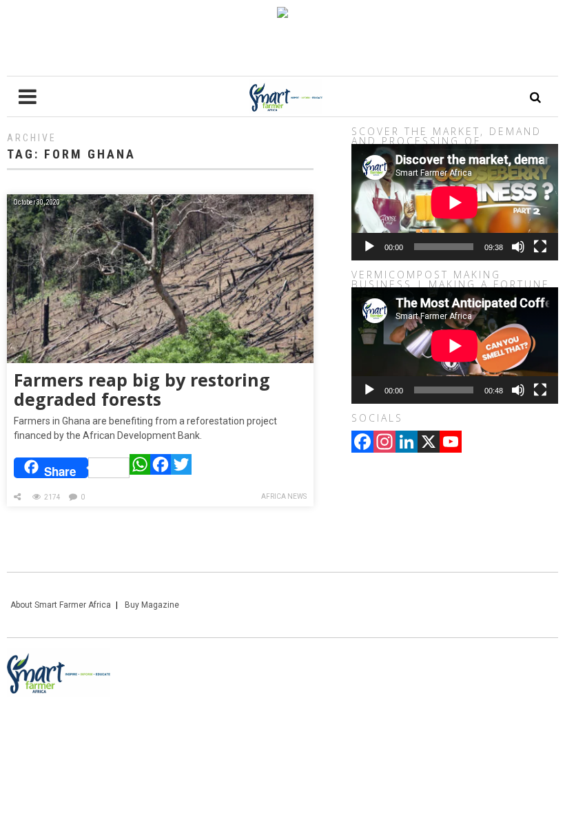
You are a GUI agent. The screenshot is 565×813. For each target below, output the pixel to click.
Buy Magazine (152, 605)
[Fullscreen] (540, 247)
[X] (429, 443)
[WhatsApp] (140, 468)
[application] (454, 202)
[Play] (369, 247)
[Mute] (518, 247)
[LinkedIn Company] (406, 443)
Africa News (284, 496)
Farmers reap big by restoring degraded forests (142, 389)
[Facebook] (160, 468)
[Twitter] (181, 468)
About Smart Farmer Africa (60, 605)
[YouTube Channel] (451, 443)
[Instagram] (384, 443)
